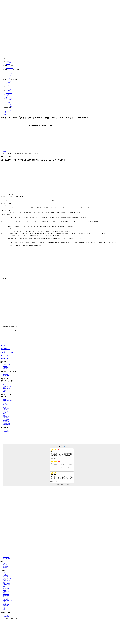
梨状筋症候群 (9, 103)
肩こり (7, 72)
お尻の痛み (8, 91)
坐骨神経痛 (8, 81)
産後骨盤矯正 (9, 62)
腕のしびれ (8, 78)
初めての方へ (5, 349)
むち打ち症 (8, 108)
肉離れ (7, 95)
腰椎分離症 (8, 99)
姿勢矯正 (8, 61)
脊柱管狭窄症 (9, 101)
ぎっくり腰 (8, 89)
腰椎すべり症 (9, 98)
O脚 (6, 97)
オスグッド (8, 86)
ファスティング (9, 60)
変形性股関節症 (9, 104)
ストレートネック (10, 73)
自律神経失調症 (9, 68)
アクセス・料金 (6, 558)
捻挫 (7, 87)
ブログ (4, 112)
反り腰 (7, 94)
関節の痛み (8, 66)
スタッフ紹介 (6, 111)
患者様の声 (5, 114)
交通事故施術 (9, 110)
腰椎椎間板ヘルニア (10, 82)
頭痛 (7, 70)
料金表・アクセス (7, 352)
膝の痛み (8, 85)
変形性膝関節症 (9, 106)
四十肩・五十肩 (9, 75)
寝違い (7, 74)
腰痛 (7, 83)
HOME (4, 148)
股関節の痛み (9, 93)
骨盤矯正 (8, 64)
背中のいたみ (9, 90)
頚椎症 (7, 77)
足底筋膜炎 (8, 102)
